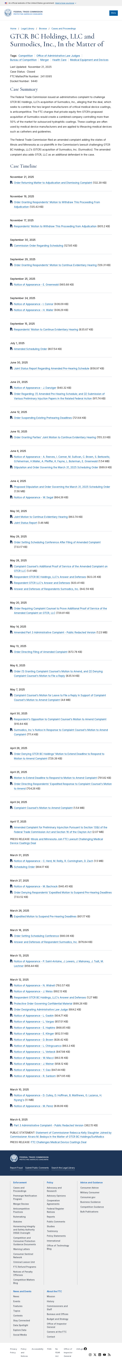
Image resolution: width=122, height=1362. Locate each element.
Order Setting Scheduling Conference (36, 935)
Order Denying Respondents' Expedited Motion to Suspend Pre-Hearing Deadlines (63, 892)
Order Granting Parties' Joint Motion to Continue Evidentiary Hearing (55, 437)
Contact (51, 1337)
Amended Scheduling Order (30, 349)
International (53, 1241)
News (16, 1296)
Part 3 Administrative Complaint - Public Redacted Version (48, 1125)
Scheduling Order (24, 866)
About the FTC (54, 1291)
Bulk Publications (89, 1211)
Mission (51, 1296)
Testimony (52, 1231)
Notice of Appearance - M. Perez (33, 1106)
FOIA (49, 1349)
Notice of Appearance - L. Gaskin (34, 1015)
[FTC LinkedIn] (99, 1355)
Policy (50, 1182)
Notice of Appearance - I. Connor (33, 304)
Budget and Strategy (57, 1319)
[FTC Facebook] (85, 1349)
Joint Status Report (25, 522)
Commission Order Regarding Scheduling (38, 245)
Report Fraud (16, 1168)
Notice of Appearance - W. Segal (33, 497)
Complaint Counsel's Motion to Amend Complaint (43, 807)
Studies (51, 1226)
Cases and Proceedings (63, 28)
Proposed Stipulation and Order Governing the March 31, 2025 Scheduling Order (62, 486)
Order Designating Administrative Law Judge (41, 1009)
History (50, 1301)
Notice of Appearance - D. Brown (33, 1039)
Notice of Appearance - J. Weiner (34, 1063)
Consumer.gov (87, 1197)
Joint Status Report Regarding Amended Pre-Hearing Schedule (51, 368)
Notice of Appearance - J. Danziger (35, 387)
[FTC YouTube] (104, 1355)
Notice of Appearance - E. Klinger (34, 1033)
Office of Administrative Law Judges (58, 55)
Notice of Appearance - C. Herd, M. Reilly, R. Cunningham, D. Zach (53, 861)
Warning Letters (21, 1249)
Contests (18, 1315)
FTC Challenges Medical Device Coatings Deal (58, 1142)
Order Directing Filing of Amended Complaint (40, 651)
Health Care (59, 59)
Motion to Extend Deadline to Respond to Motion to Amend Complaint (55, 777)
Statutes (17, 1221)
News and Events (22, 1291)
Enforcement (20, 1182)
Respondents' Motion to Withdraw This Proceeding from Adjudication (55, 226)
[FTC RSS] (109, 1355)
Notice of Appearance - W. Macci (34, 1057)
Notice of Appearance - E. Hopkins (34, 1027)
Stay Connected (21, 1320)
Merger (44, 59)
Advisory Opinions (56, 1196)
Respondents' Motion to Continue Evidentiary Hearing (46, 329)
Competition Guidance (92, 1207)
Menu (113, 13)
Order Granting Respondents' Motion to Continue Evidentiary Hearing (55, 265)
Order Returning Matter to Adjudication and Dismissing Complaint (53, 182)
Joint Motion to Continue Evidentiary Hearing (41, 516)
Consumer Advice (89, 1188)
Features (17, 1306)
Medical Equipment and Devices (89, 59)
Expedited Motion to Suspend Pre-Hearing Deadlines (45, 916)
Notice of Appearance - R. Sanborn (35, 1076)
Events (16, 1301)
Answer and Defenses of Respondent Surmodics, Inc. (46, 942)
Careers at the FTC (57, 1332)
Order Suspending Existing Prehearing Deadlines (43, 417)
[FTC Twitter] (94, 1354)
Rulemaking (19, 1217)
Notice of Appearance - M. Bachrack (36, 886)
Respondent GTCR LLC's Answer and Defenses (42, 582)
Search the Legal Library (63, 1168)
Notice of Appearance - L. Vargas (34, 1021)
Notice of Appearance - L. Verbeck (34, 1051)
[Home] (24, 16)
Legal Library (27, 28)
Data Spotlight (20, 1325)
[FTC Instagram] (90, 1355)
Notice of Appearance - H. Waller (33, 310)
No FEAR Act (57, 1352)
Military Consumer (89, 1192)
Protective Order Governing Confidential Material (43, 1003)
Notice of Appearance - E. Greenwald (36, 284)
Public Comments (56, 1221)
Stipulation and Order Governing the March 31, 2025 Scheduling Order (56, 467)
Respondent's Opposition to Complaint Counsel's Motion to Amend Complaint (60, 719)
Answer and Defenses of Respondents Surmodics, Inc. (46, 589)
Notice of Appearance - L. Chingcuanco (37, 1045)
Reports (51, 1217)
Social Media (20, 1335)
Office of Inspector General (68, 1352)
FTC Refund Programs (24, 1267)
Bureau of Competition (23, 59)
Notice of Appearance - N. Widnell (34, 985)
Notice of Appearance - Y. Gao (32, 1069)
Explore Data (19, 1330)
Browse (43, 28)
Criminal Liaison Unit (24, 1262)
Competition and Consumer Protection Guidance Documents (24, 1241)
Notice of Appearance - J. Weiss (33, 991)
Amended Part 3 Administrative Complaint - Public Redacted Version (55, 632)
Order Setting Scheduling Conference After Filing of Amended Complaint (57, 542)
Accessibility (37, 1349)
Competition (25, 55)
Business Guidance (90, 1202)
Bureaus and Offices (57, 1314)
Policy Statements (56, 1236)
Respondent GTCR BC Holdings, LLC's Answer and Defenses (50, 576)
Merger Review (21, 1204)
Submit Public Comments (37, 1168)
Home (13, 28)
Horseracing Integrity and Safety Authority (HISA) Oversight (24, 1229)
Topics (16, 1311)
